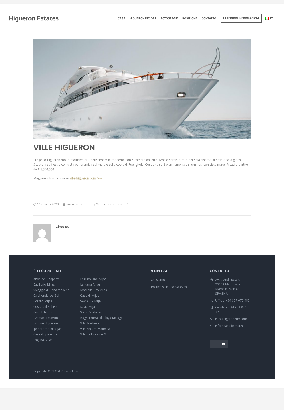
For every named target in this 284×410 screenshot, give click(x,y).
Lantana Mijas (90, 284)
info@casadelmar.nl (229, 326)
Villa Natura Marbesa (95, 329)
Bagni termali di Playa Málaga (101, 318)
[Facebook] (214, 344)
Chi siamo (158, 279)
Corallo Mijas (42, 301)
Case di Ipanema (45, 334)
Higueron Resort (143, 18)
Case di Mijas (89, 295)
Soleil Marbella (90, 312)
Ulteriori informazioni (241, 18)
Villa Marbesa (89, 323)
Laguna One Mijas (93, 279)
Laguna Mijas (43, 340)
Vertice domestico (109, 204)
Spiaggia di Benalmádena (51, 290)
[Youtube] (223, 344)
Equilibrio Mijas (44, 284)
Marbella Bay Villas (93, 290)
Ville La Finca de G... (94, 334)
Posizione (189, 18)
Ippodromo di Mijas (47, 329)
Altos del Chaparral (46, 279)
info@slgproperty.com (231, 319)
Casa (121, 18)
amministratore (77, 204)
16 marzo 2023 (48, 204)
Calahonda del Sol (46, 295)
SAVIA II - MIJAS (91, 301)
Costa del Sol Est (45, 306)
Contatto (209, 18)
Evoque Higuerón (45, 323)
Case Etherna (42, 312)
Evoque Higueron (45, 318)
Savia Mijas (88, 306)
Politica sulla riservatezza (169, 287)
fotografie (169, 18)
